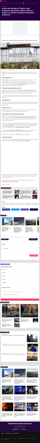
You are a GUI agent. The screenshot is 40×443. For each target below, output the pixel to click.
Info (2, 6)
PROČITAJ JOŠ (4, 367)
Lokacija (3, 279)
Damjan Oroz (8, 109)
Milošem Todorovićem (12, 79)
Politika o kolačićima (20, 438)
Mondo (2, 433)
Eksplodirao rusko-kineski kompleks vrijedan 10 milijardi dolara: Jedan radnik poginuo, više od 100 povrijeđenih (18, 229)
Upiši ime (3, 244)
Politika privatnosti (31, 438)
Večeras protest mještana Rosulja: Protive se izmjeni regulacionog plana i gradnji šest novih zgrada (29, 229)
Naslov (3, 269)
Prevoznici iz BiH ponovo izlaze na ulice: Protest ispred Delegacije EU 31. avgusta (6, 229)
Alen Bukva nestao (10, 102)
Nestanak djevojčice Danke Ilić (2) (7, 72)
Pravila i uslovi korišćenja (5, 439)
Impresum (10, 438)
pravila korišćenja (10, 294)
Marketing (6, 438)
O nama (2, 438)
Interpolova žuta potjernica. (25, 134)
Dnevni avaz (4, 184)
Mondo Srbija (8, 433)
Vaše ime (4, 272)
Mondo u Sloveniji (5, 332)
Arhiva (26, 438)
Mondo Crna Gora (15, 433)
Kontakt (14, 438)
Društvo (5, 6)
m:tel (4, 441)
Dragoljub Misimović (9, 90)
